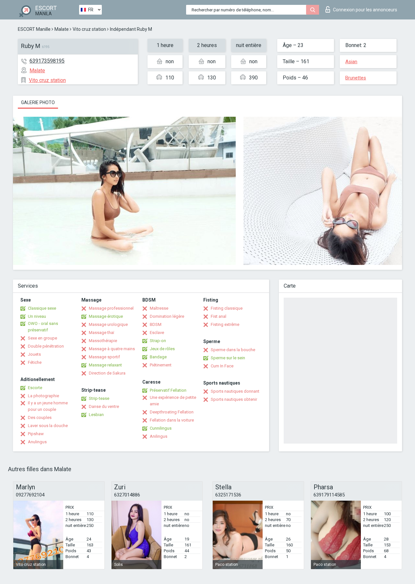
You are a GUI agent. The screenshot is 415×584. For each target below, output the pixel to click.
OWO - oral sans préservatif (43, 326)
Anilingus (158, 436)
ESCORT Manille (34, 29)
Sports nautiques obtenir (234, 399)
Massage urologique (108, 324)
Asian (351, 62)
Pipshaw (36, 433)
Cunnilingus (161, 428)
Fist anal (218, 316)
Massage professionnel (111, 308)
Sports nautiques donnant (235, 391)
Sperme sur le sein (228, 357)
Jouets (34, 354)
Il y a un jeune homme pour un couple (48, 406)
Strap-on (158, 340)
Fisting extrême (225, 324)
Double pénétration (46, 346)
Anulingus (37, 441)
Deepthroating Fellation (172, 412)
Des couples (40, 417)
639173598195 (47, 61)
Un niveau (37, 316)
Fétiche (35, 362)
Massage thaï (101, 332)
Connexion (365, 9)
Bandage (158, 356)
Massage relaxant (105, 365)
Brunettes (355, 78)
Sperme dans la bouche (233, 349)
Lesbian (96, 414)
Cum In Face (222, 366)
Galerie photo (38, 102)
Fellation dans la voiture (172, 420)
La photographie (43, 395)
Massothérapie (103, 340)
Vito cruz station (89, 29)
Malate (61, 29)
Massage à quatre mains (112, 348)
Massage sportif (104, 356)
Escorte (35, 387)
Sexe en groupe (42, 338)
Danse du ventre (104, 406)
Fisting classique (227, 308)
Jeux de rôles (162, 348)
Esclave (157, 332)
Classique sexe (42, 308)
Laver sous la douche (48, 425)
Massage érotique (106, 316)
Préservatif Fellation (168, 390)
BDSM (155, 324)
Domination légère (167, 316)
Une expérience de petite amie (173, 400)
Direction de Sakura (107, 373)
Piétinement (161, 365)
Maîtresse (159, 308)
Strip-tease (99, 398)
